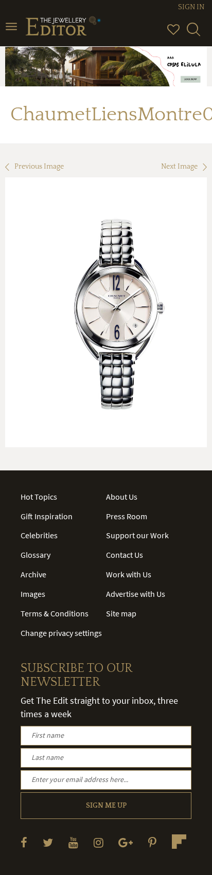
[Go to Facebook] (24, 842)
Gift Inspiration (47, 516)
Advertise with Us (135, 594)
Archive (33, 574)
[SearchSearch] (193, 34)
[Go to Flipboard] (179, 841)
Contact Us (124, 555)
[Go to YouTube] (73, 842)
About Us (121, 496)
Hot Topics (39, 496)
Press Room (126, 516)
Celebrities (39, 535)
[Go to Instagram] (98, 842)
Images (33, 594)
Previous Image (39, 166)
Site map (121, 613)
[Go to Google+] (125, 842)
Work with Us (128, 574)
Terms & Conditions (55, 613)
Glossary (35, 555)
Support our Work (137, 535)
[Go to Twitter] (48, 842)
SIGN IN (191, 7)
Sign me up (106, 805)
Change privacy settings (61, 633)
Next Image (179, 166)
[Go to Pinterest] (152, 842)
